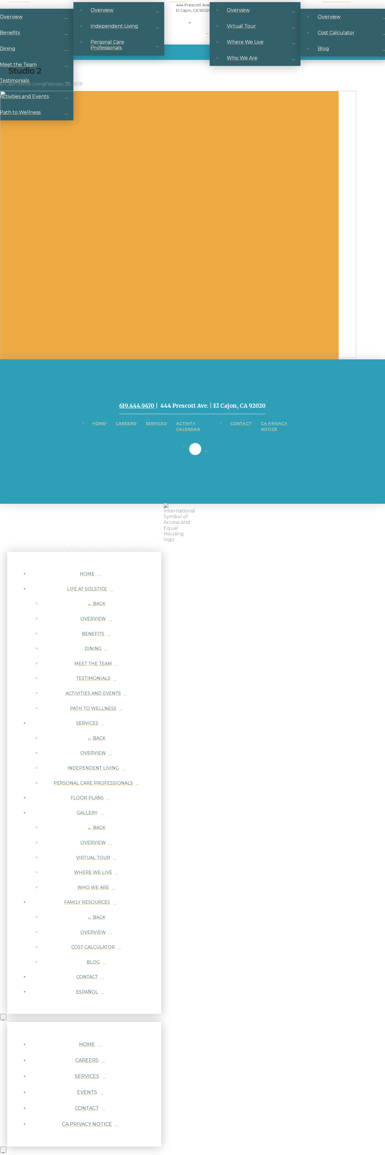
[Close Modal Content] (3, 1017)
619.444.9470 (136, 405)
